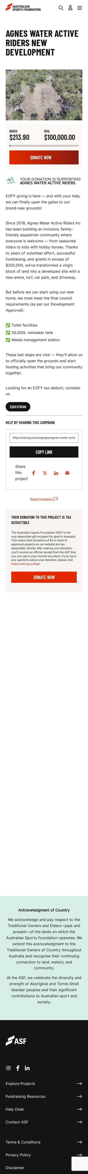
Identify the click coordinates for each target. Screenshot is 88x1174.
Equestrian (18, 406)
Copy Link (44, 452)
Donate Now (40, 157)
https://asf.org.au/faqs (25, 564)
